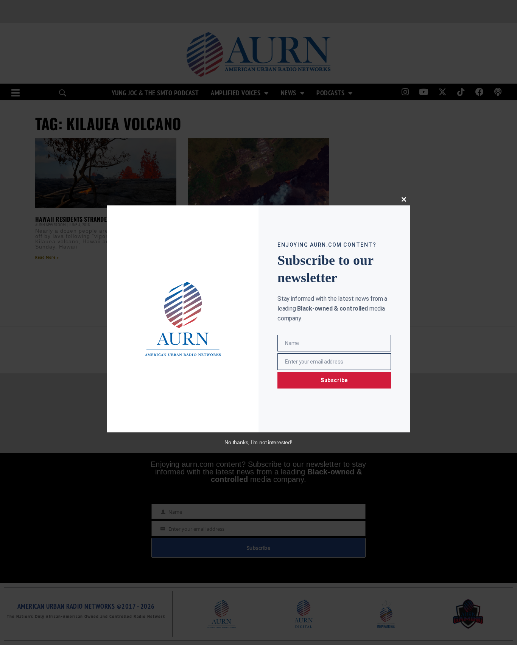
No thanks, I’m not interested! (258, 442)
